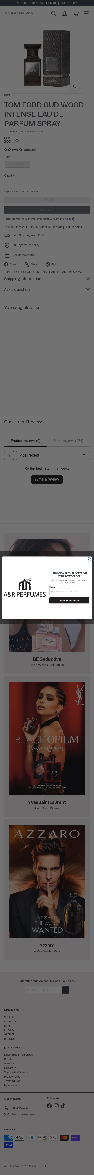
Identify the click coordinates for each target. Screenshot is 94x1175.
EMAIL (52, 586)
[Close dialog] (89, 559)
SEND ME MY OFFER (69, 600)
